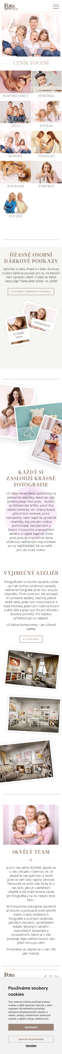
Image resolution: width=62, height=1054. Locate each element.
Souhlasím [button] (31, 1027)
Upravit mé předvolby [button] (31, 1039)
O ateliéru (31, 639)
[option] (31, 35)
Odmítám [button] (31, 1045)
